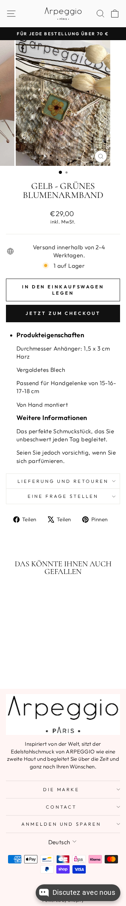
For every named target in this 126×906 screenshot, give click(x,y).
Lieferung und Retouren (63, 481)
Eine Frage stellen (63, 496)
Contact (61, 807)
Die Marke (61, 789)
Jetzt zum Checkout (63, 313)
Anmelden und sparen (61, 824)
